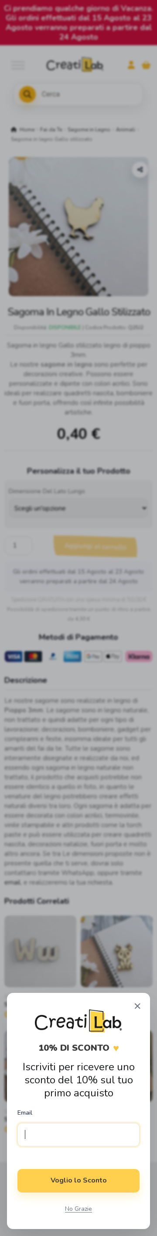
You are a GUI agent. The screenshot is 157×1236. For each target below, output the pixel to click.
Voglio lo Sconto (79, 1180)
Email (24, 1113)
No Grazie (78, 1209)
